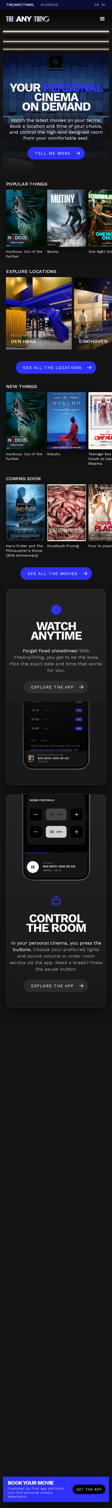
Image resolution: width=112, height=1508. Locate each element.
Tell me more (52, 153)
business (49, 5)
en (97, 5)
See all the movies (52, 573)
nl (104, 5)
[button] (102, 18)
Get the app (89, 1489)
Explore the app (52, 687)
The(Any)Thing (20, 5)
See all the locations (52, 367)
